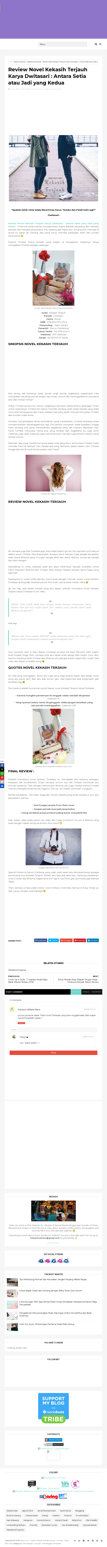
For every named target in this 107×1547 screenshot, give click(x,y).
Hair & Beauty (13, 1520)
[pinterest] (97, 1541)
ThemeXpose (27, 1543)
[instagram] (93, 1541)
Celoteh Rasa (31, 1515)
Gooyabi (37, 1543)
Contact (60, 1540)
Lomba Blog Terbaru (16, 1525)
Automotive (65, 1511)
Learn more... (53, 1242)
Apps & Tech (27, 1511)
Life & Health (91, 1520)
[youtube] (102, 1541)
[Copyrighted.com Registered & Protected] (53, 1441)
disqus (86, 992)
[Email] (2, 782)
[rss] (75, 1541)
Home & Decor (44, 1520)
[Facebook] (2, 765)
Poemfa (33, 1525)
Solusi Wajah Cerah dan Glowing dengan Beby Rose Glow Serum (50, 1290)
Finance (67, 1515)
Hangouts (28, 1520)
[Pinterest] (2, 778)
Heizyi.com (17, 44)
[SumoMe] (2, 786)
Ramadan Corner (49, 1525)
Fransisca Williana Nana (29, 1009)
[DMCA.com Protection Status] (53, 1446)
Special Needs (89, 1525)
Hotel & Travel (61, 1520)
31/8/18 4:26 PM (88, 1037)
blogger (76, 992)
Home (10, 62)
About (52, 1540)
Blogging (80, 1511)
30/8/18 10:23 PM (90, 1009)
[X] (2, 769)
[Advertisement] (53, 19)
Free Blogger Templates (51, 1543)
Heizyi (23, 1037)
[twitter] (88, 1541)
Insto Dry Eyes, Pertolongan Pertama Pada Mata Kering (46, 1324)
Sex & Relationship (70, 1525)
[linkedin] (79, 1541)
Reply (21, 1023)
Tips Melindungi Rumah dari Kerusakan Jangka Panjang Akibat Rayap (53, 1279)
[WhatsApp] (2, 773)
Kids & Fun (76, 1520)
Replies (14, 1029)
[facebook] (84, 1541)
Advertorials (12, 1511)
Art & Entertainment (47, 1511)
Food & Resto (82, 1515)
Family (45, 1515)
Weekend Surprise (34, 62)
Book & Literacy (20, 62)
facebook (96, 992)
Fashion (56, 1515)
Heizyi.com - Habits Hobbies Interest (34, 1540)
